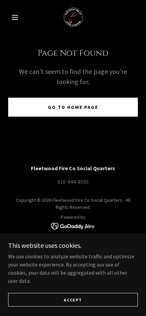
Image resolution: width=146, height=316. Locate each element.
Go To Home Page (73, 107)
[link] (73, 17)
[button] (15, 17)
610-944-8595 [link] (73, 181)
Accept (73, 299)
